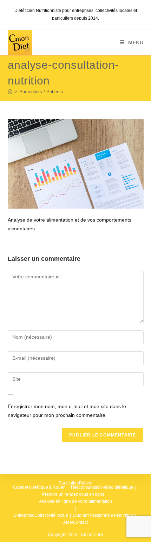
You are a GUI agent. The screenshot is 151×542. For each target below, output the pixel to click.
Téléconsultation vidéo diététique (101, 487)
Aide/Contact (75, 522)
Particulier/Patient (75, 483)
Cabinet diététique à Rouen (39, 487)
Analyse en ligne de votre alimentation (75, 501)
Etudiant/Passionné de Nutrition (103, 515)
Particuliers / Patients (41, 91)
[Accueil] (10, 91)
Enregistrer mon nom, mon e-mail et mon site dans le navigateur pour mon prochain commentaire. (67, 411)
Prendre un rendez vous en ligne (73, 494)
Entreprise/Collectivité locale (41, 515)
